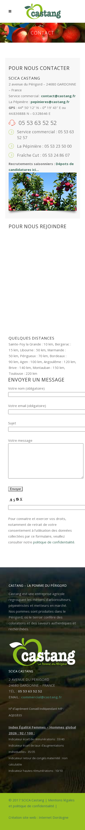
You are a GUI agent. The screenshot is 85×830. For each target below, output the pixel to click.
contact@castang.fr (58, 96)
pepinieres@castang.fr (50, 101)
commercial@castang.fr (41, 697)
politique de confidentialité (53, 542)
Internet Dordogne (53, 817)
